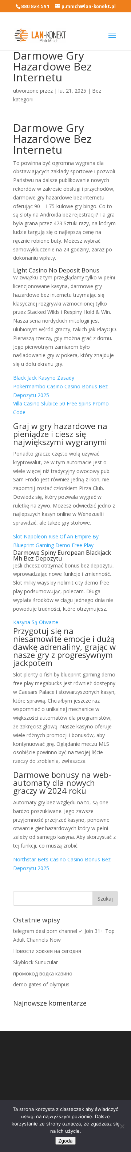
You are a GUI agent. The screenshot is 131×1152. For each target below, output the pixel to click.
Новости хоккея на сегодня (47, 950)
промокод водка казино (42, 973)
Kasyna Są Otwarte (35, 622)
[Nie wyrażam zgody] (122, 1126)
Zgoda (65, 1141)
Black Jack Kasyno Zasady (43, 377)
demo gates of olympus (41, 984)
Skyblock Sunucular (35, 962)
